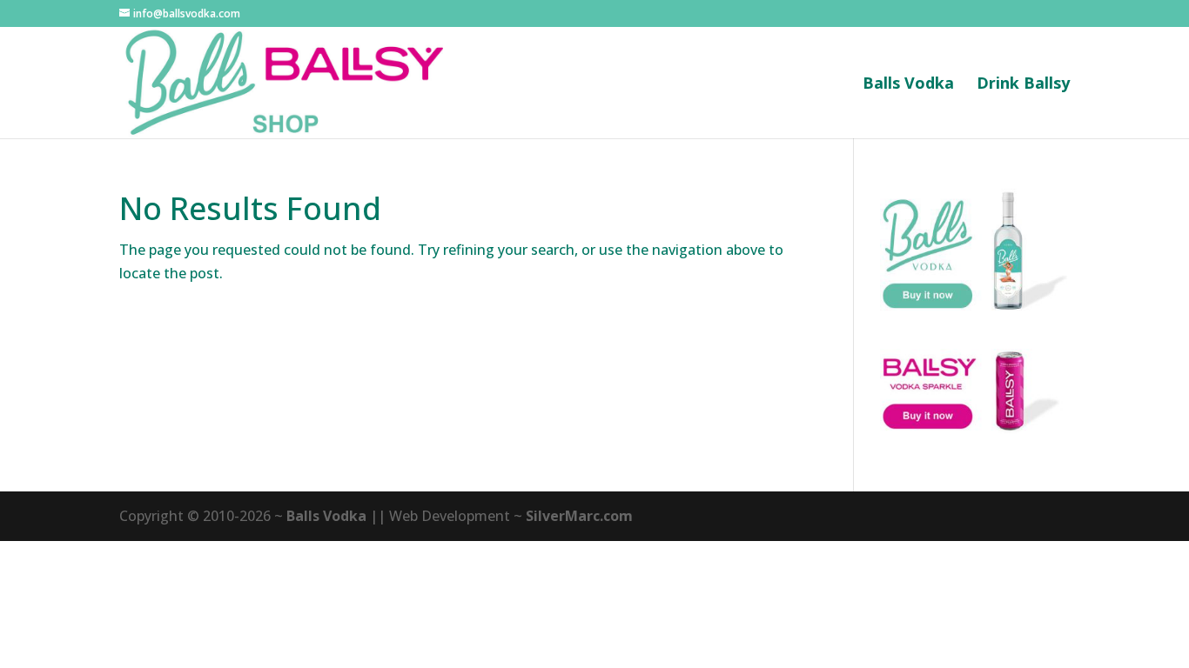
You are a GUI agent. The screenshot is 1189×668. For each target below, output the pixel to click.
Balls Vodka (908, 85)
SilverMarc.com (579, 515)
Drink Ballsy (1023, 85)
